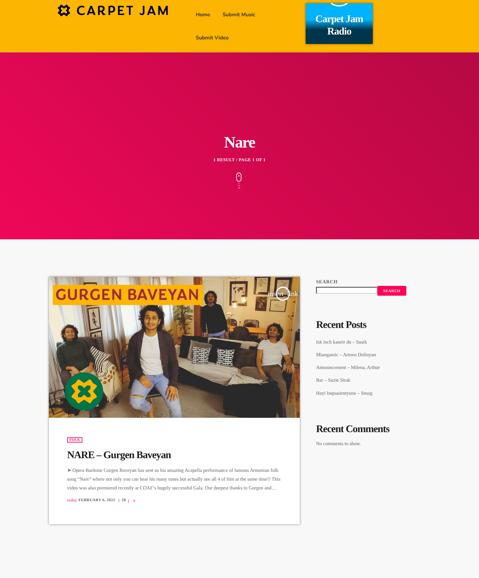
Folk (74, 440)
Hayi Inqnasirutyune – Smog (344, 393)
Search (327, 282)
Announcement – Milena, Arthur (348, 367)
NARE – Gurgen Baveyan (119, 454)
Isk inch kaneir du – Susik (341, 342)
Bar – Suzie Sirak (333, 380)
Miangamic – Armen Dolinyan (346, 355)
